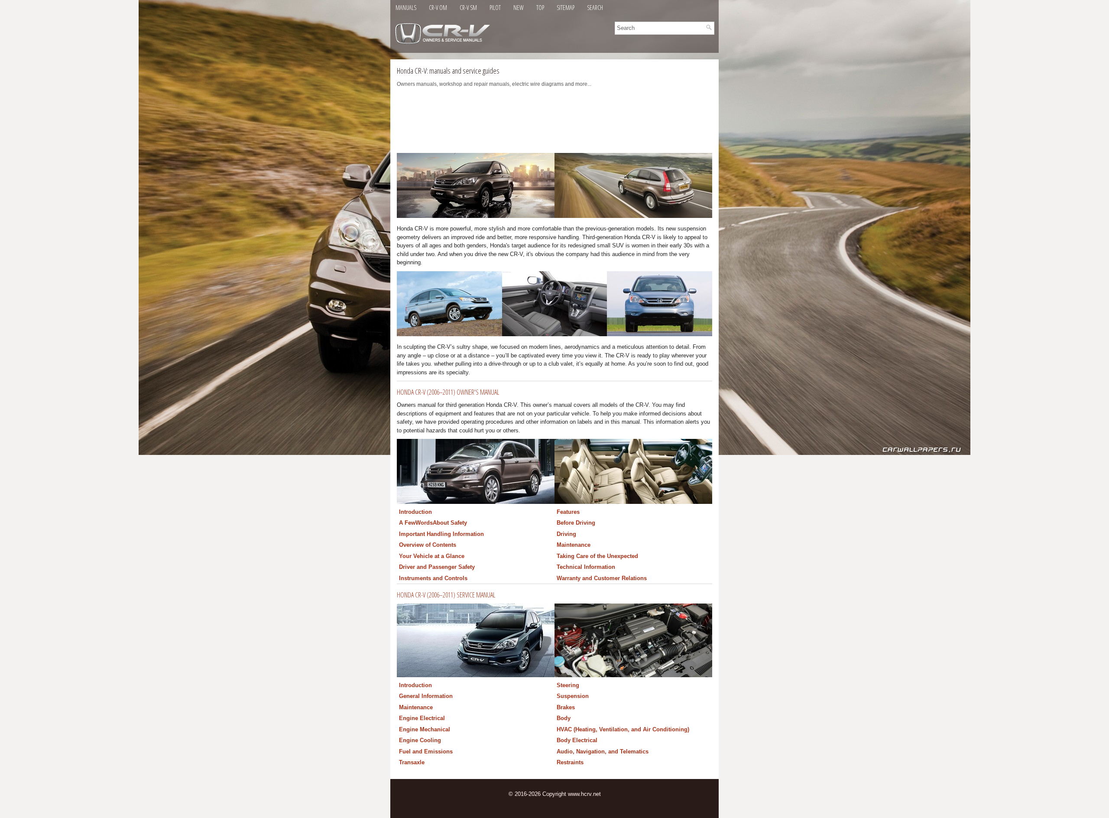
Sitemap (565, 7)
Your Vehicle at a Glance (431, 556)
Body (564, 718)
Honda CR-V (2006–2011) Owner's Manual (448, 392)
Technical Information (586, 567)
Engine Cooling (420, 740)
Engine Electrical (422, 718)
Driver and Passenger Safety (437, 567)
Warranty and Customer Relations (602, 578)
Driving (566, 534)
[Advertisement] (554, 123)
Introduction (415, 512)
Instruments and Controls (433, 578)
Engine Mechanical (424, 729)
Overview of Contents (427, 545)
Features (568, 512)
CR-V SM (468, 7)
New (518, 7)
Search (595, 7)
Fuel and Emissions (426, 751)
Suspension (573, 696)
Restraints (570, 762)
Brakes (566, 707)
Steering (568, 685)
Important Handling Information (441, 534)
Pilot (495, 7)
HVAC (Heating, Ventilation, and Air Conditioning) (623, 729)
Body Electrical (577, 740)
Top (540, 7)
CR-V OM (438, 7)
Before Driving (576, 522)
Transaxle (412, 762)
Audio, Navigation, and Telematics (603, 751)
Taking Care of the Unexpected (597, 556)
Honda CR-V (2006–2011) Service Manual (446, 595)
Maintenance (573, 545)
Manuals (406, 7)
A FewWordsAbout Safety (433, 522)
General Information (426, 696)
